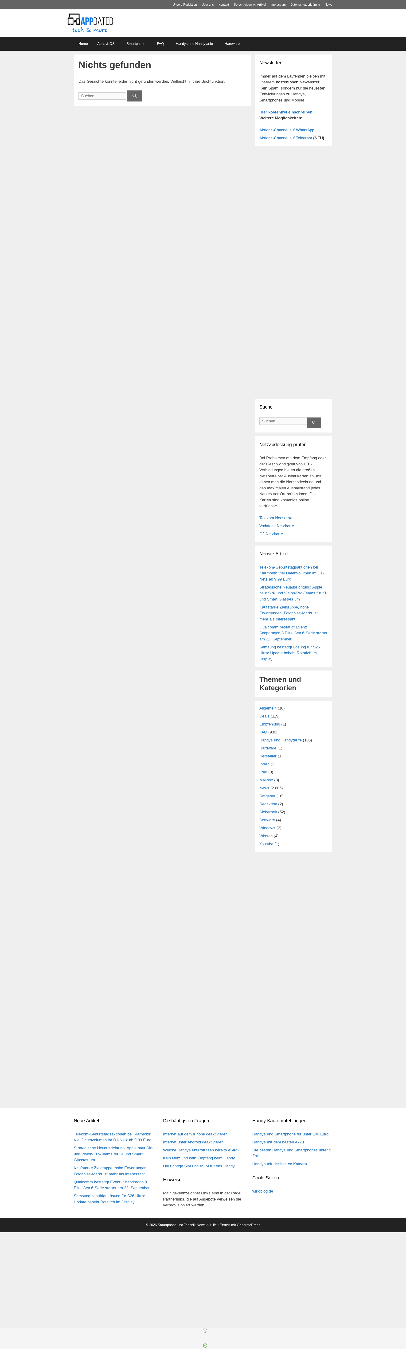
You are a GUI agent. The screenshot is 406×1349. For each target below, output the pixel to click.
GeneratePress (248, 1225)
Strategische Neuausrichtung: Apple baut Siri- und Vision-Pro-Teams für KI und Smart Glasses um (292, 593)
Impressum (278, 4)
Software (267, 820)
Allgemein (268, 708)
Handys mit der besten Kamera (279, 1164)
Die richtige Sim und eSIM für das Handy (199, 1166)
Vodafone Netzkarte (276, 526)
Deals (264, 716)
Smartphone (135, 44)
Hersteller (268, 756)
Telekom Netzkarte (275, 518)
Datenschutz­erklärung (305, 4)
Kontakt (224, 4)
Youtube (266, 844)
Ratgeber (267, 796)
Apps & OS (106, 44)
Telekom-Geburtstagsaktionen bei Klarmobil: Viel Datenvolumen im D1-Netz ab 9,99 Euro (291, 573)
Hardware (232, 44)
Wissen (266, 836)
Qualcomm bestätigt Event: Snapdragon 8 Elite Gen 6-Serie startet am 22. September (293, 633)
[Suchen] (134, 96)
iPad (263, 772)
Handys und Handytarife (194, 44)
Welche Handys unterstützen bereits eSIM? (201, 1150)
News (328, 4)
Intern (264, 764)
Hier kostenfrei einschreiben (285, 112)
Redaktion (268, 804)
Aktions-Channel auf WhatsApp (286, 130)
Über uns (208, 4)
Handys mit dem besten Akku (278, 1142)
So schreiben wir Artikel (250, 4)
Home (83, 44)
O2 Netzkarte (271, 534)
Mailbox (266, 780)
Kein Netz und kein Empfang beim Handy (199, 1158)
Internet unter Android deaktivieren (193, 1142)
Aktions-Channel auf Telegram (285, 138)
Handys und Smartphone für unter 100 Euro (290, 1134)
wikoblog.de (262, 1191)
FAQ (160, 44)
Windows (267, 828)
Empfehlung (269, 724)
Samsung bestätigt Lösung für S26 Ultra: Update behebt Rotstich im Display (289, 653)
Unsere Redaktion (185, 4)
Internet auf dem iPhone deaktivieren (195, 1134)
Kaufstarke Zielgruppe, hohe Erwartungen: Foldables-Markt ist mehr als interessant (288, 613)
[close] (205, 1331)
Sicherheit (268, 812)
